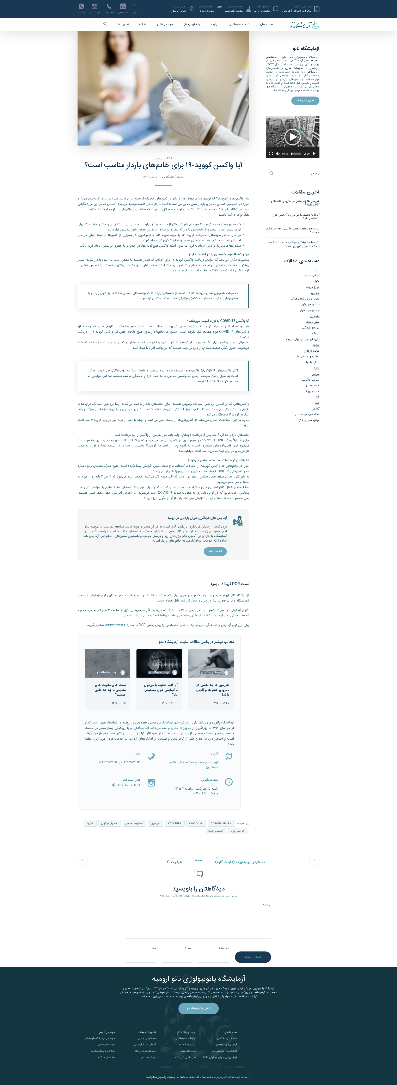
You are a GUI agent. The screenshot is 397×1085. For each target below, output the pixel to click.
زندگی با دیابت (311, 362)
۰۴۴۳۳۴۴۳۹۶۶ (115, 625)
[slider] (296, 154)
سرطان (315, 374)
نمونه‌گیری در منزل (147, 1038)
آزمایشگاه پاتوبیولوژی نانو (163, 1077)
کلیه (317, 403)
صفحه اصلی (266, 24)
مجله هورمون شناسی (307, 415)
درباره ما (214, 24)
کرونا (89, 823)
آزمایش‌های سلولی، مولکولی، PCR (220, 1057)
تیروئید (315, 333)
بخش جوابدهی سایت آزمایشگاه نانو (174, 615)
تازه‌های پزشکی (310, 328)
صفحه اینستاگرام (106, 1057)
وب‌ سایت (224, 948)
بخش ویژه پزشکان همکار (305, 299)
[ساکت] (278, 154)
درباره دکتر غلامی (187, 1051)
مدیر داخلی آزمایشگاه (185, 1057)
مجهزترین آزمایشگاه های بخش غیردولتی (220, 988)
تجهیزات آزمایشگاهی (185, 1038)
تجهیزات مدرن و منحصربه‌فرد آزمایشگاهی (162, 728)
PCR (169, 158)
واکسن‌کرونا (237, 831)
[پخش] (314, 154)
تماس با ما (109, 13)
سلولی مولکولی (108, 823)
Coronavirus (220, 823)
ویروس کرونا (214, 831)
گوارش (315, 409)
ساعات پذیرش (209, 780)
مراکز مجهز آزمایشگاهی (172, 723)
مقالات (142, 24)
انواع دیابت (312, 287)
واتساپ (81, 13)
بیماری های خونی (309, 305)
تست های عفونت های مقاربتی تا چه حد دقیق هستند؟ (292, 230)
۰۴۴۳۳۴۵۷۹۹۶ (108, 762)
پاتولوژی (314, 316)
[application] (292, 137)
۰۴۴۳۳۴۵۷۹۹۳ (130, 762)
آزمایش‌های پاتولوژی (226, 1045)
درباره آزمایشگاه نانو (186, 1032)
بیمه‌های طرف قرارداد (145, 1051)
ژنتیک (316, 368)
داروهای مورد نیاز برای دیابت (302, 339)
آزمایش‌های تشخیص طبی (224, 1051)
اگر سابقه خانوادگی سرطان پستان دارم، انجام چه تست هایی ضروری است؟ (293, 244)
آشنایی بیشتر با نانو (305, 101)
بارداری (158, 158)
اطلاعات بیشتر (215, 551)
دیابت (316, 345)
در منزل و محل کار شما (195, 601)
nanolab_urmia (127, 785)
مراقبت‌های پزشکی (308, 420)
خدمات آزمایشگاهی (239, 24)
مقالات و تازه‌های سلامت (103, 1051)
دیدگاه (267, 905)
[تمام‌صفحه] (271, 154)
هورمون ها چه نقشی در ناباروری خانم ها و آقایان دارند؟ (295, 203)
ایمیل (188, 948)
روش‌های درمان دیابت (306, 357)
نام (153, 948)
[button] (105, 24)
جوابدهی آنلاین (165, 24)
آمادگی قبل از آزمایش (145, 1045)
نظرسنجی (123, 13)
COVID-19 (195, 823)
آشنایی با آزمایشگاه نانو (198, 1008)
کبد (317, 397)
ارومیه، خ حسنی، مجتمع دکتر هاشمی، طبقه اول (192, 765)
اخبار (135, 13)
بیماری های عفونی (309, 310)
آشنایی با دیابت (310, 276)
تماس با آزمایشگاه (147, 1032)
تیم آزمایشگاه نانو (187, 1045)
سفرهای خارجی (133, 823)
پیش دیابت (312, 322)
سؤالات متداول (148, 1057)
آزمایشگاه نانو (168, 177)
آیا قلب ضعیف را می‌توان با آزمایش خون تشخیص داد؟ (296, 216)
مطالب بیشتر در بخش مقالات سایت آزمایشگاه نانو (196, 642)
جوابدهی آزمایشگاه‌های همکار (100, 1038)
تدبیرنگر (223, 1077)
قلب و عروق (312, 391)
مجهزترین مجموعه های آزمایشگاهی (292, 59)
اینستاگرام (94, 13)
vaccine (173, 823)
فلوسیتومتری (312, 386)
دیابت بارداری (311, 351)
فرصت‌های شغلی (106, 1045)
